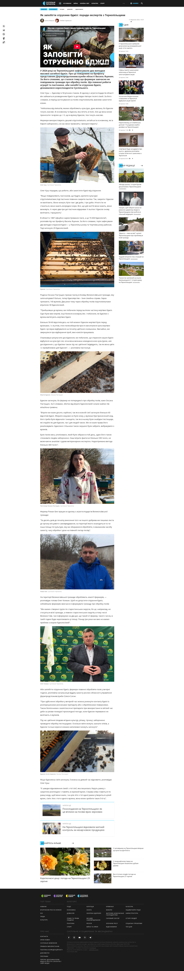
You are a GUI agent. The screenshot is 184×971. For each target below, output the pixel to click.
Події (69, 906)
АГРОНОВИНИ (53, 9)
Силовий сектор (112, 918)
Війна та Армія (92, 927)
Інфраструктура (132, 913)
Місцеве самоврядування (93, 919)
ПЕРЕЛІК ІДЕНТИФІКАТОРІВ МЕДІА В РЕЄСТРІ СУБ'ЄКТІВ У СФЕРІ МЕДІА (50, 961)
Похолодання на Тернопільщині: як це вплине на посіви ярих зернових (82, 810)
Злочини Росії (112, 923)
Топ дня (62, 9)
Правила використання (49, 946)
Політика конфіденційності (51, 950)
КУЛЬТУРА (44, 920)
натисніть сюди (93, 950)
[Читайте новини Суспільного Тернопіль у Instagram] (74, 937)
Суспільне (93, 948)
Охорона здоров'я (94, 913)
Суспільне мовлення (48, 943)
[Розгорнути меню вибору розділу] (60, 3)
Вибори (109, 910)
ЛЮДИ (42, 916)
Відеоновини (79, 9)
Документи (44, 953)
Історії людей (131, 918)
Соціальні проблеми (134, 923)
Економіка (71, 910)
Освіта (89, 910)
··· (124, 3)
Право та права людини (73, 919)
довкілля (43, 9)
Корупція (90, 906)
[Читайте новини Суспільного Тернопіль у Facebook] (69, 937)
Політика (70, 923)
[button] (3, 26)
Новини (43, 906)
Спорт (102, 3)
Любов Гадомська (65, 20)
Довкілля (69, 9)
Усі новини (67, 3)
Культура (95, 3)
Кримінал (110, 906)
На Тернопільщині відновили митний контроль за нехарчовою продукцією (83, 828)
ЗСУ (41, 913)
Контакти (44, 936)
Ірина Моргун (49, 20)
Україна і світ (84, 3)
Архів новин (45, 940)
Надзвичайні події (133, 910)
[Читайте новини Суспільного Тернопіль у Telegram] (90, 937)
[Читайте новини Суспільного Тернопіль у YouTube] (79, 937)
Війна (76, 3)
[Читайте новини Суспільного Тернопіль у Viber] (85, 937)
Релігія (89, 923)
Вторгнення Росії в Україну (51, 910)
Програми (44, 956)
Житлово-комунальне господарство (115, 914)
